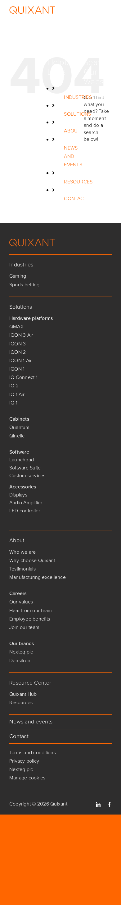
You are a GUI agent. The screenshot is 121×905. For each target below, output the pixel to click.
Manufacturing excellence (37, 577)
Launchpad (21, 459)
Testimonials (22, 568)
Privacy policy (24, 760)
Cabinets (19, 418)
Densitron (19, 660)
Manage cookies (27, 777)
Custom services (27, 475)
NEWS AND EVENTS (73, 156)
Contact (19, 736)
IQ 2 (14, 385)
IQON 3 (17, 343)
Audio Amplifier (26, 502)
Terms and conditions (32, 752)
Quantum (19, 427)
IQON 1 (17, 368)
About (16, 540)
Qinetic (17, 435)
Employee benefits (29, 618)
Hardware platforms (31, 318)
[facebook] (109, 804)
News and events (30, 722)
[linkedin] (98, 804)
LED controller (24, 510)
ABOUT (72, 130)
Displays (18, 494)
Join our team (24, 627)
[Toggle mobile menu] (108, 10)
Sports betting (24, 284)
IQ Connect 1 (23, 377)
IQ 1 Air (17, 394)
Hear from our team (30, 610)
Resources (21, 702)
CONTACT (75, 198)
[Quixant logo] (32, 241)
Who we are (22, 552)
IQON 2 (17, 352)
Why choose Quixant (32, 560)
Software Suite (25, 467)
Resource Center (30, 683)
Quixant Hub (23, 694)
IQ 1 (13, 402)
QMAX (16, 326)
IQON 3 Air (21, 335)
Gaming (17, 275)
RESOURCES (78, 181)
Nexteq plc (21, 651)
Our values (21, 601)
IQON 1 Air (20, 360)
